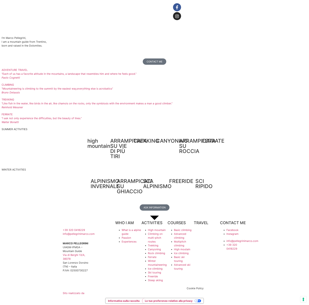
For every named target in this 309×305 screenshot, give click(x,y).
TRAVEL (201, 222)
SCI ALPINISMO (157, 183)
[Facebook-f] (177, 7)
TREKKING (146, 141)
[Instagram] (177, 16)
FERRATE (213, 141)
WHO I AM (124, 222)
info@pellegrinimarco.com (79, 233)
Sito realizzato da (74, 293)
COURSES (177, 222)
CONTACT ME (233, 222)
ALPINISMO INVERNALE (105, 183)
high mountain (98, 143)
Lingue (248, 6)
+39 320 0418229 (74, 230)
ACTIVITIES (151, 222)
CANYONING (172, 141)
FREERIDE (181, 181)
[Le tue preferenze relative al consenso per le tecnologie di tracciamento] (303, 299)
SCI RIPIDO (204, 183)
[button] (154, 27)
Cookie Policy (195, 288)
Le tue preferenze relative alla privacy (168, 300)
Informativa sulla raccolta (124, 300)
